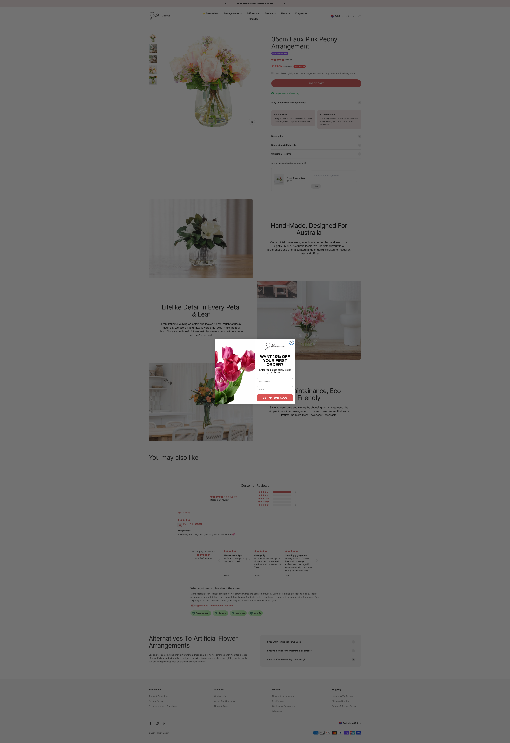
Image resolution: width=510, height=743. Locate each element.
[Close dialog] (291, 342)
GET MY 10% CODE (274, 398)
